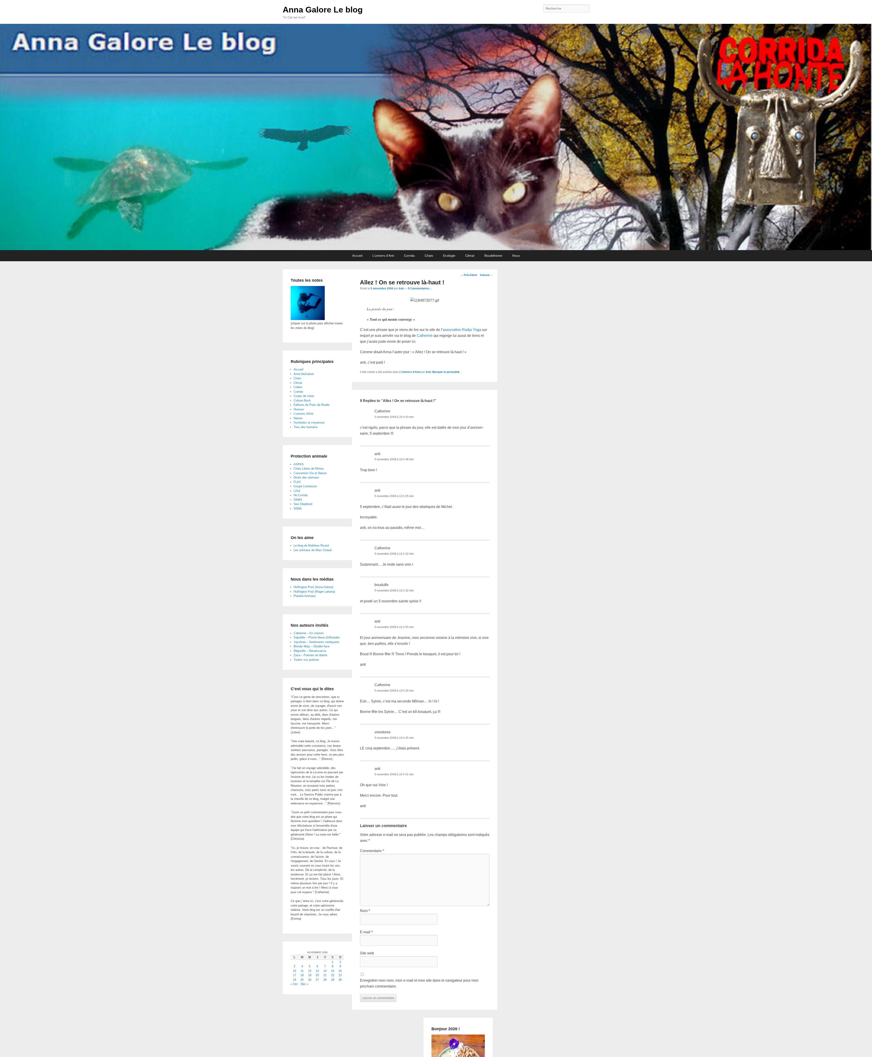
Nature (298, 418)
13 (317, 971)
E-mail (366, 932)
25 (302, 979)
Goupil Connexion (305, 486)
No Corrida (300, 495)
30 (340, 979)
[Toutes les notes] (308, 319)
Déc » (304, 984)
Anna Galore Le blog (323, 9)
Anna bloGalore (304, 374)
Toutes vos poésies (306, 659)
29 (332, 979)
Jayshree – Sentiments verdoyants (316, 642)
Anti (401, 288)
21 (325, 975)
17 (294, 975)
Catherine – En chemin (309, 633)
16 (340, 971)
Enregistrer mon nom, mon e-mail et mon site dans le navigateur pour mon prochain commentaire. (419, 983)
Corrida (409, 255)
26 (309, 979)
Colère (298, 387)
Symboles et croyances (309, 422)
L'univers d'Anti (303, 413)
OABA (298, 499)
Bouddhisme (493, 255)
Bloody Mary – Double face (311, 646)
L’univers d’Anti (383, 255)
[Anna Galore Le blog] (436, 137)
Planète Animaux (305, 596)
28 (325, 979)
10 (294, 971)
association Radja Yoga (462, 330)
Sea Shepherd (303, 504)
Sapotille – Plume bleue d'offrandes (317, 637)
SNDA (298, 508)
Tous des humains (306, 427)
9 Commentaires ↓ (419, 288)
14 (325, 971)
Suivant (486, 275)
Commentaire (372, 851)
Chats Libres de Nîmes (309, 468)
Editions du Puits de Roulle (311, 405)
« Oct (294, 984)
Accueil (357, 255)
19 (309, 975)
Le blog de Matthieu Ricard (311, 545)
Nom (365, 911)
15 (332, 971)
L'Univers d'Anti (409, 372)
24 (294, 979)
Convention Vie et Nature (310, 473)
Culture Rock (302, 400)
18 (302, 975)
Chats (429, 255)
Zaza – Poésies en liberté (310, 655)
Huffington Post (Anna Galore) (313, 587)
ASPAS (299, 464)
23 (340, 975)
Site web (367, 953)
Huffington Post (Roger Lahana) (314, 591)
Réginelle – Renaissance (310, 651)
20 (317, 975)
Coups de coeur (304, 396)
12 (309, 971)
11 (302, 971)
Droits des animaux (306, 477)
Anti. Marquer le (436, 372)
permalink (453, 372)
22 (332, 975)
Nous (516, 255)
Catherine (425, 336)
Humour (299, 409)
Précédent (468, 275)
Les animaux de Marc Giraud (313, 550)
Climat (469, 255)
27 (317, 979)
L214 (297, 491)
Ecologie (449, 255)
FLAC (297, 482)
